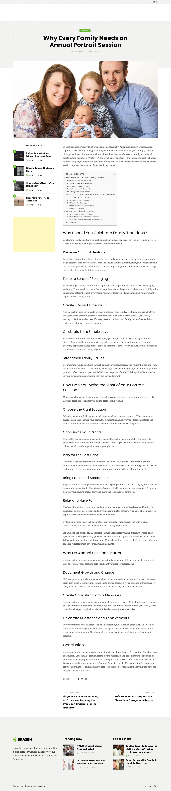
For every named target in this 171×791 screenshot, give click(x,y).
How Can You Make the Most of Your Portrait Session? (90, 194)
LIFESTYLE (85, 31)
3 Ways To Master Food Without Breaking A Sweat (39, 154)
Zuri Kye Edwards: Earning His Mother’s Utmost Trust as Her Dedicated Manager (141, 749)
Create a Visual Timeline (80, 186)
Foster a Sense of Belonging (81, 183)
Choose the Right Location (80, 197)
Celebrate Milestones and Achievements (87, 219)
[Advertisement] (34, 234)
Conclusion (71, 222)
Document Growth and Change (82, 214)
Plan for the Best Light (78, 203)
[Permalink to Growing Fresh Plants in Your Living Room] (19, 186)
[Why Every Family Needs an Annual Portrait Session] (78, 679)
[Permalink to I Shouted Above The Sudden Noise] (19, 171)
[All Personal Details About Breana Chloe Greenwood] (68, 765)
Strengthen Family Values (80, 191)
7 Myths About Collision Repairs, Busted (89, 747)
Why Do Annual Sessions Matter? (81, 211)
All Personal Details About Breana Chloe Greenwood (91, 762)
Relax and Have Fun (78, 208)
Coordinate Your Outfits (79, 200)
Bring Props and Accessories (82, 205)
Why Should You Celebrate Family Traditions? (86, 178)
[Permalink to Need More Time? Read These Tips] (19, 201)
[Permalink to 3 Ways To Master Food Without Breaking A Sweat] (19, 156)
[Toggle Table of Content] (112, 174)
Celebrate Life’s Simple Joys (81, 189)
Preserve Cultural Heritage (80, 180)
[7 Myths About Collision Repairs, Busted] (68, 751)
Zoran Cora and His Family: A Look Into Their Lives (141, 762)
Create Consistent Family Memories (84, 217)
